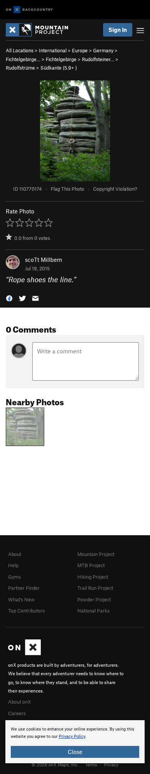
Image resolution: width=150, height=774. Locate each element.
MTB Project (91, 565)
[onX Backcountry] (29, 9)
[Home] (41, 30)
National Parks (93, 611)
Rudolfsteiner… (98, 59)
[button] (9, 297)
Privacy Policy (72, 736)
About (14, 554)
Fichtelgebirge (61, 59)
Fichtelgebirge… (23, 59)
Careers (17, 713)
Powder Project (94, 599)
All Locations (19, 50)
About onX (19, 702)
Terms (91, 764)
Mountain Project (95, 554)
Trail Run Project (95, 588)
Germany (103, 50)
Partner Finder (24, 588)
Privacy (111, 764)
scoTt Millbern (43, 259)
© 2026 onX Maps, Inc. (55, 764)
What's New (21, 599)
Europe (80, 50)
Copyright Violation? (115, 189)
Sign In (117, 29)
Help (13, 565)
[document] (75, 742)
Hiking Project (92, 577)
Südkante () (58, 68)
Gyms (14, 577)
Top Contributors (26, 611)
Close (75, 751)
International (53, 50)
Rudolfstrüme (20, 68)
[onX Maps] (24, 653)
